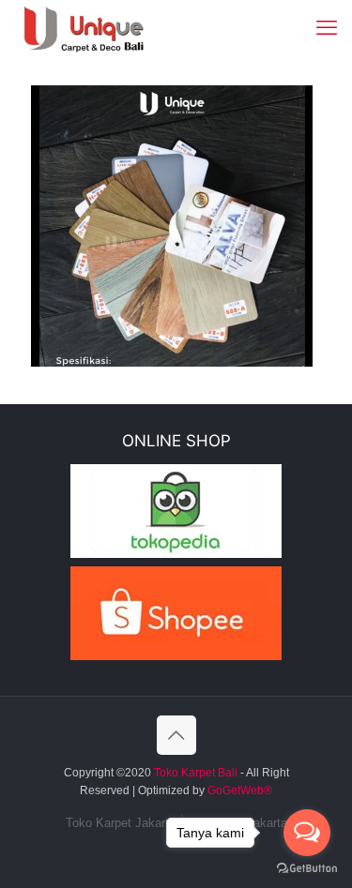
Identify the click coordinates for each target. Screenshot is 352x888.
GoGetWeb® (238, 790)
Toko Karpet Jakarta (121, 823)
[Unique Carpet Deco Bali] (99, 28)
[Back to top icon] (176, 735)
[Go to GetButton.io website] (307, 869)
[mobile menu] (327, 28)
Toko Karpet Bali (195, 772)
